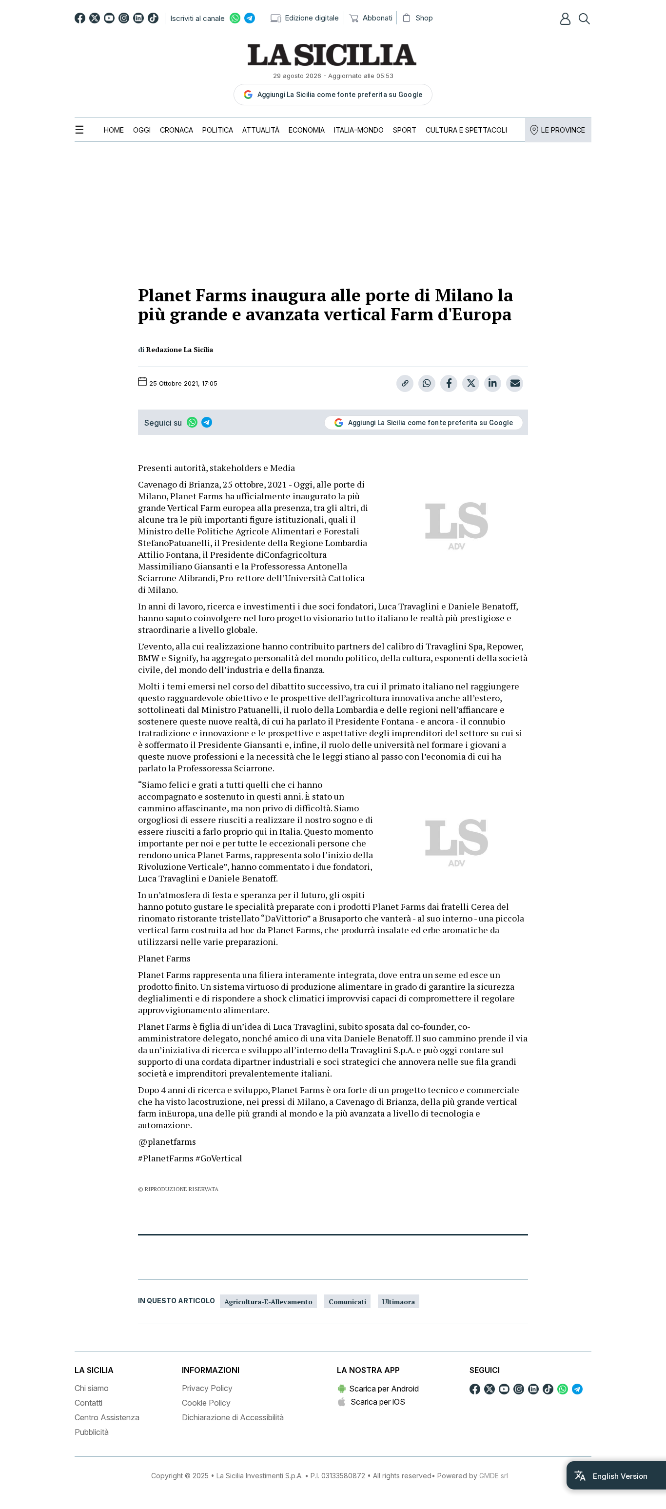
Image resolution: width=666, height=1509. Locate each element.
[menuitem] (113, 130)
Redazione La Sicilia (179, 349)
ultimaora (398, 1301)
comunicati (347, 1301)
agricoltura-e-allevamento (268, 1301)
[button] (566, 18)
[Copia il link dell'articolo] (404, 383)
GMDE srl (493, 1475)
